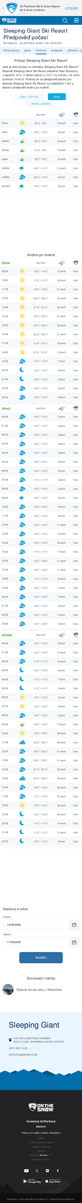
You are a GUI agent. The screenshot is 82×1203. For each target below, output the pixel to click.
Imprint (41, 1138)
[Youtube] (26, 1171)
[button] (65, 20)
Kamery (57, 50)
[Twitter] (37, 1171)
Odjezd (7, 934)
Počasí (41, 50)
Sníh (27, 50)
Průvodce (11, 50)
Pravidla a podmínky (41, 1146)
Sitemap (41, 1150)
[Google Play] (32, 1181)
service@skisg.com (23, 1054)
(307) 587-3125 (18, 1048)
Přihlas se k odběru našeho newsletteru (41, 1132)
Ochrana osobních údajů (41, 1142)
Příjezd (7, 916)
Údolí (29, 97)
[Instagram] (47, 1171)
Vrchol (41, 103)
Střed (57, 97)
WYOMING (10, 43)
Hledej (41, 957)
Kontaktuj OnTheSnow (41, 1121)
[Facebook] (58, 1171)
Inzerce (41, 1126)
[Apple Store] (53, 1181)
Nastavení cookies (41, 1159)
